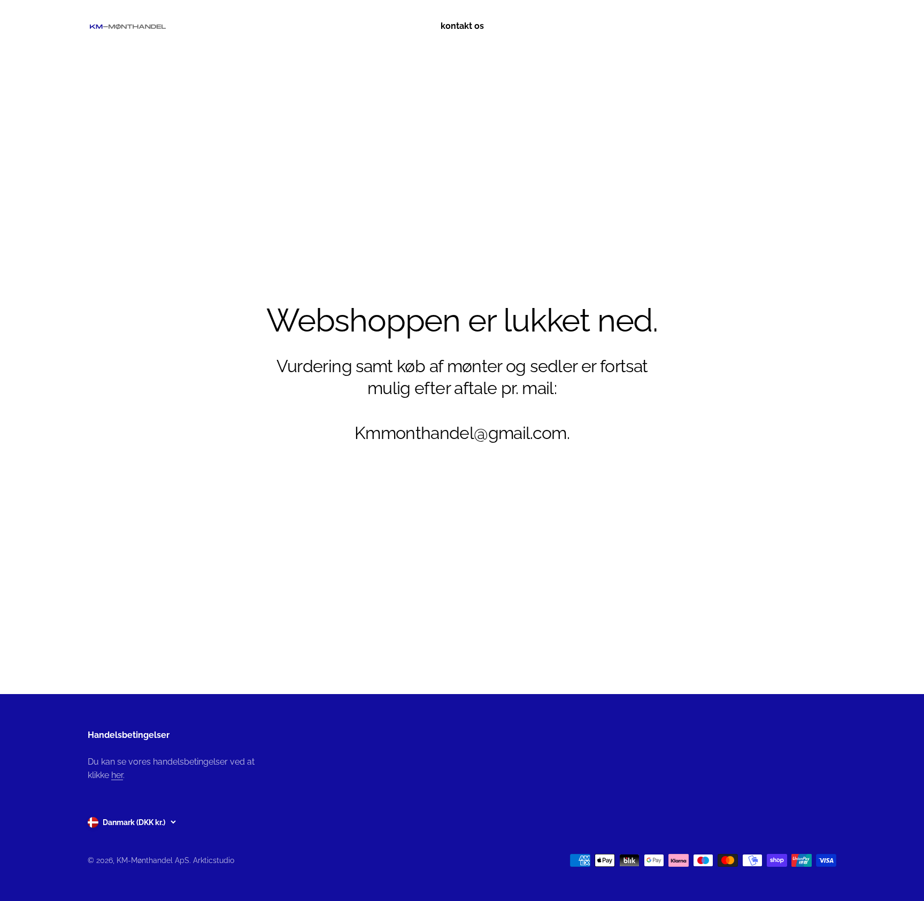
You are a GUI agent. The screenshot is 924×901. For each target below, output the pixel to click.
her (117, 775)
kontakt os (462, 26)
